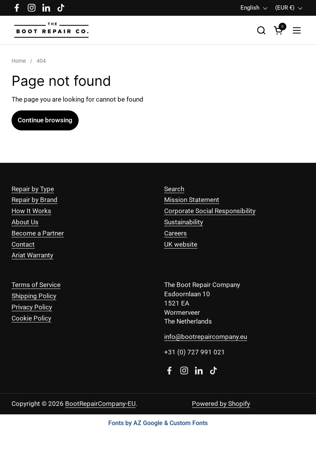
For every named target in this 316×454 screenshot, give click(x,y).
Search (174, 189)
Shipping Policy (34, 296)
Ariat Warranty (32, 255)
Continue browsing (45, 120)
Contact (23, 244)
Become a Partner (38, 233)
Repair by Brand (34, 200)
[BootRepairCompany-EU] (52, 30)
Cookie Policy (31, 318)
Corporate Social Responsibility (209, 211)
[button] (261, 30)
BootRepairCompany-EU (100, 403)
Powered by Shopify (221, 403)
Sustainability (183, 222)
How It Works (31, 211)
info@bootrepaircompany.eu (205, 336)
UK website (180, 244)
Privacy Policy (32, 307)
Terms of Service (36, 285)
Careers (175, 233)
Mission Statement (191, 200)
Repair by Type (33, 189)
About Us (25, 222)
